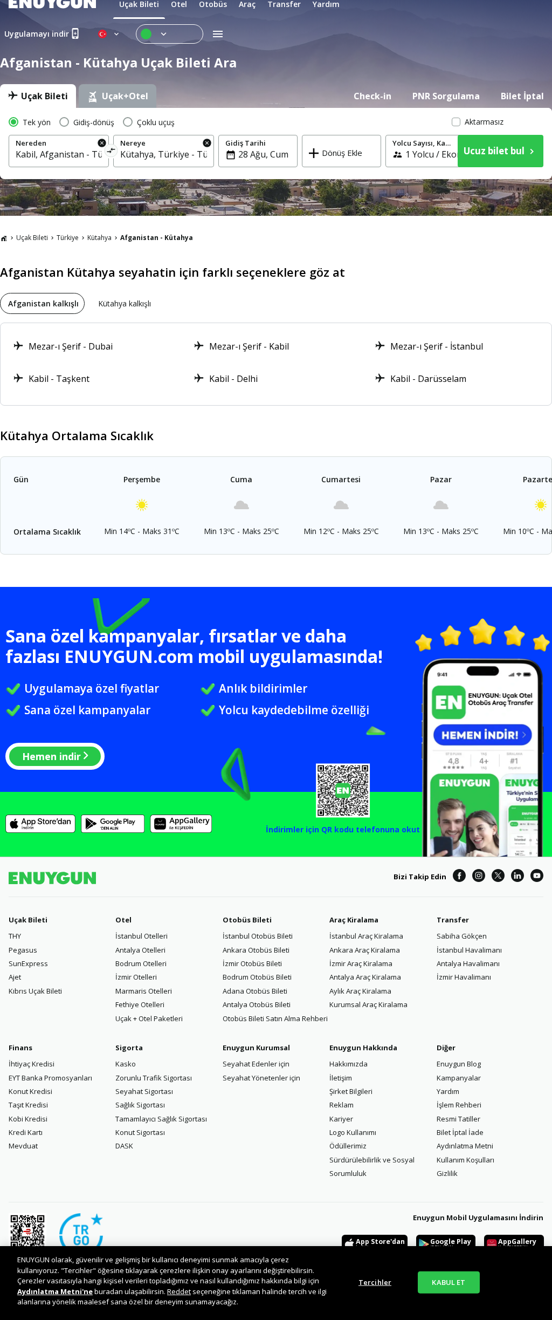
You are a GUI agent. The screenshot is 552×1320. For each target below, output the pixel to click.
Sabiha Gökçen (462, 936)
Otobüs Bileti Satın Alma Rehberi (275, 1018)
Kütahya (99, 237)
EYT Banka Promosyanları (50, 1078)
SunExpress (28, 963)
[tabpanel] (276, 143)
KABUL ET (448, 1282)
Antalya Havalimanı (468, 963)
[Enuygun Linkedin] (517, 877)
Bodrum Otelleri (141, 963)
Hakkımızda (348, 1064)
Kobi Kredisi (28, 1119)
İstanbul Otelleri (141, 936)
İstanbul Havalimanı (469, 950)
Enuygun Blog (459, 1064)
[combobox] (59, 154)
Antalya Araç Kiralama (365, 977)
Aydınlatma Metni (465, 1146)
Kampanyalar (459, 1078)
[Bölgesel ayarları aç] (109, 34)
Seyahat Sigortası (144, 1091)
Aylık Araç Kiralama (360, 991)
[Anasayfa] (4, 238)
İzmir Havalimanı (464, 977)
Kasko (125, 1064)
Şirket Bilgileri (350, 1091)
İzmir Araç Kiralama (360, 963)
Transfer (453, 920)
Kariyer (341, 1119)
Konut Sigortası (140, 1132)
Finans (20, 1047)
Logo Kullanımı (352, 1132)
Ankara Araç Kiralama (364, 950)
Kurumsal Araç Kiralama (368, 1004)
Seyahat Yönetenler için (261, 1078)
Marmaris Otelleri (143, 991)
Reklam (341, 1105)
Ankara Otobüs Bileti (256, 950)
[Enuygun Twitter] (498, 877)
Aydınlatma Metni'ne (55, 1291)
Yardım (448, 1091)
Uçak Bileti (32, 237)
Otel (123, 920)
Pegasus (23, 950)
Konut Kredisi (30, 1091)
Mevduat (23, 1146)
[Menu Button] (169, 34)
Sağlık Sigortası (140, 1105)
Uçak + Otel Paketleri (149, 1018)
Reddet (179, 1291)
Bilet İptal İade (460, 1132)
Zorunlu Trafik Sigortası (153, 1078)
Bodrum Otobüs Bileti (257, 977)
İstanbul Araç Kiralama (366, 936)
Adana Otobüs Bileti (255, 991)
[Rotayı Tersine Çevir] (111, 152)
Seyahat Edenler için (256, 1064)
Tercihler (374, 1282)
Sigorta (129, 1047)
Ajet (15, 977)
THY (15, 936)
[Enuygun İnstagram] (478, 877)
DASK (124, 1146)
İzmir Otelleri (136, 977)
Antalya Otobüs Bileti (257, 1004)
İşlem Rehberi (459, 1105)
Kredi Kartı (26, 1132)
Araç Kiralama (353, 920)
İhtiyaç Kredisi (31, 1064)
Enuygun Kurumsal (256, 1047)
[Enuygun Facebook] (459, 877)
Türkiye (68, 237)
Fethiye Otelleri (139, 1004)
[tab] (38, 96)
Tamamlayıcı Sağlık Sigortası (161, 1119)
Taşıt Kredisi (28, 1105)
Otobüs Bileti (247, 920)
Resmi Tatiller (458, 1119)
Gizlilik (447, 1173)
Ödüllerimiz (348, 1146)
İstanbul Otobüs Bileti (258, 936)
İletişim (340, 1078)
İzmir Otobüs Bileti (252, 963)
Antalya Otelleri (140, 950)
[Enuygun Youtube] (536, 877)
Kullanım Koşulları (465, 1160)
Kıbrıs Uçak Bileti (35, 991)
